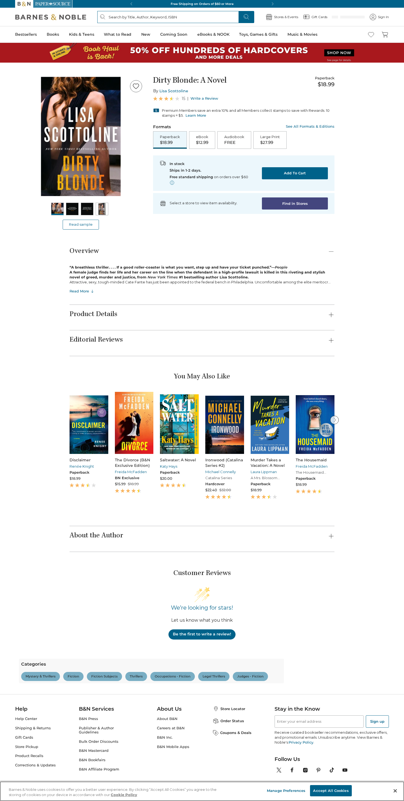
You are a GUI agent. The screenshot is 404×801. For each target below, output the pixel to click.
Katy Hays (168, 466)
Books (53, 34)
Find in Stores (295, 204)
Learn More (196, 115)
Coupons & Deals (235, 756)
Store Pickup (26, 770)
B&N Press (88, 742)
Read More (79, 291)
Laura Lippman (264, 472)
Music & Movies (302, 34)
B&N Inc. (165, 761)
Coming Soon (173, 34)
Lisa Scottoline (173, 90)
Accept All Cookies (330, 790)
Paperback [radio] (170, 140)
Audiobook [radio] (234, 140)
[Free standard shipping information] (172, 183)
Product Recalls (29, 779)
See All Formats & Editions (310, 126)
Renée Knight (82, 466)
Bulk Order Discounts (98, 765)
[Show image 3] (87, 209)
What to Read (117, 34)
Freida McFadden (131, 472)
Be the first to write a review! (202, 634)
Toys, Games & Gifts (258, 34)
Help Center (26, 742)
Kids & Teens (81, 34)
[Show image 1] (57, 209)
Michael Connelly (220, 472)
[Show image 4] (102, 209)
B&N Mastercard (94, 774)
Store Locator (232, 732)
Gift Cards (24, 761)
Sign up (377, 745)
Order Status (232, 744)
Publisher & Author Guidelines (96, 754)
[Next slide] (334, 419)
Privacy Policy (301, 766)
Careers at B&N (171, 752)
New (145, 34)
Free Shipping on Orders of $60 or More (202, 4)
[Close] (395, 791)
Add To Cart (295, 173)
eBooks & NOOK (213, 34)
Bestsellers (26, 34)
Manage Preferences (286, 790)
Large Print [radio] (270, 140)
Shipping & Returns (33, 752)
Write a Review (204, 98)
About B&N (167, 742)
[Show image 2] (72, 209)
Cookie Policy (124, 795)
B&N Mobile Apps (173, 770)
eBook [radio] (202, 140)
